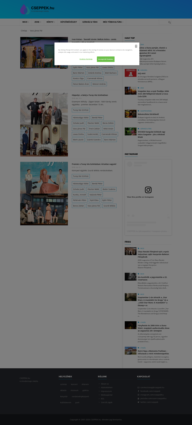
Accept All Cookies (105, 59)
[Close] (136, 46)
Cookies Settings (86, 59)
